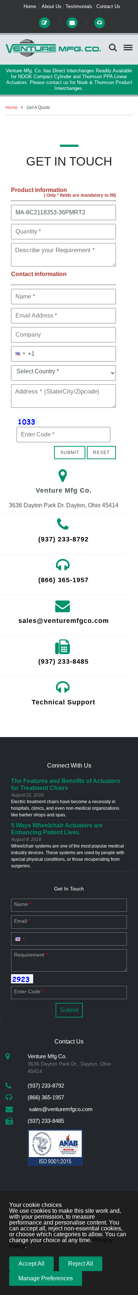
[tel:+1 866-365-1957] (99, 23)
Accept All (31, 1263)
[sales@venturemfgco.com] (72, 23)
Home (30, 6)
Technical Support (63, 702)
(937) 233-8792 (63, 539)
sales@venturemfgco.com (63, 620)
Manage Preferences (45, 1278)
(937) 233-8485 (63, 661)
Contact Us (108, 6)
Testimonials (79, 6)
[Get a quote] (45, 23)
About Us (51, 6)
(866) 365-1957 (63, 580)
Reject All (80, 1263)
